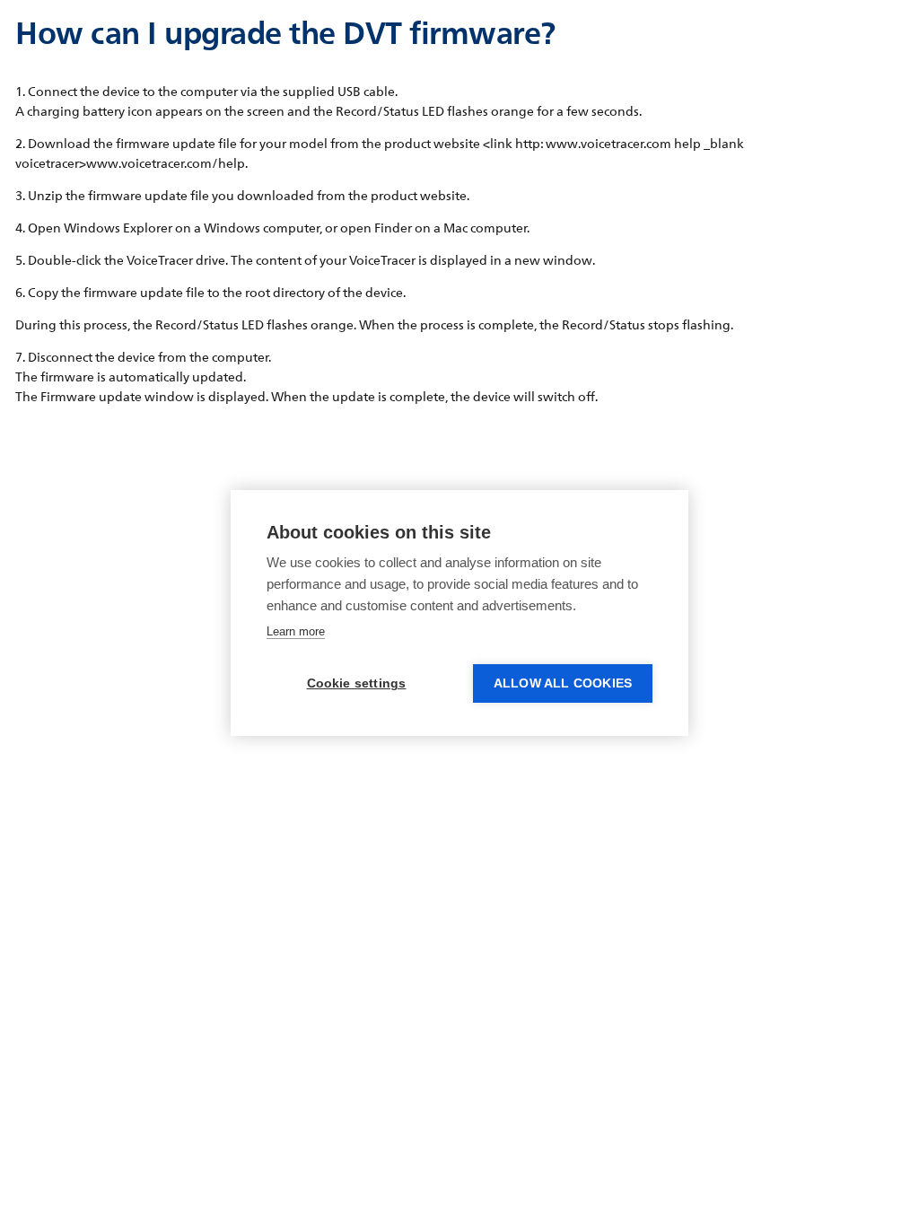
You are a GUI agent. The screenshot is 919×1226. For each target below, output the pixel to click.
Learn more (296, 631)
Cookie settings (357, 683)
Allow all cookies (563, 683)
